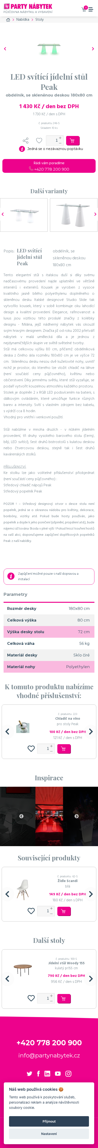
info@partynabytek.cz (49, 1055)
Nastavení (49, 1134)
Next (76, 816)
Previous (21, 816)
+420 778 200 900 (51, 169)
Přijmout (49, 1121)
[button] (7, 732)
